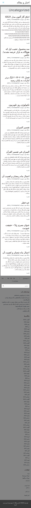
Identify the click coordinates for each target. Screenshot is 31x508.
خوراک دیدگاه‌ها (26, 478)
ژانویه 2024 (26, 387)
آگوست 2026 (26, 319)
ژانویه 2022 (26, 443)
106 (8, 278)
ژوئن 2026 (26, 324)
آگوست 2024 (26, 371)
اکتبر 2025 (27, 338)
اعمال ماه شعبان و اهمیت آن (16, 252)
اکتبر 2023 (27, 394)
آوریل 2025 (26, 352)
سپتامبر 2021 (26, 453)
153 (2, 278)
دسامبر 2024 (26, 361)
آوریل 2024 (26, 380)
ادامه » (27, 43)
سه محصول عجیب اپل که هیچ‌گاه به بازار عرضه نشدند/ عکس (16, 52)
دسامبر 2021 (26, 446)
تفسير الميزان (22, 127)
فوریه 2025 (26, 357)
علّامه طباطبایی (26, 311)
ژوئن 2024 (26, 375)
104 (14, 278)
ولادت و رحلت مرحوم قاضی (23, 308)
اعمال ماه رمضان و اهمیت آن (15, 176)
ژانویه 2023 (26, 415)
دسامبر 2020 (26, 464)
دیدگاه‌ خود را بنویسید (24, 19)
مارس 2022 (26, 439)
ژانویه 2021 (26, 462)
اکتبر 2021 (27, 450)
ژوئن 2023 (26, 404)
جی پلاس (27, 491)
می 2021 (27, 457)
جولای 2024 (26, 373)
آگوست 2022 (26, 427)
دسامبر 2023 (26, 390)
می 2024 (27, 378)
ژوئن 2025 (26, 347)
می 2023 (27, 406)
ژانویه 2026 (26, 331)
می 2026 (27, 326)
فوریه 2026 (26, 329)
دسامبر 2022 (26, 418)
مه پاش (27, 487)
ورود (28, 473)
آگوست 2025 (26, 343)
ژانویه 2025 (26, 359)
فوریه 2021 (26, 460)
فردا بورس (27, 485)
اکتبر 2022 (27, 422)
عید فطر (25, 202)
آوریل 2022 (26, 436)
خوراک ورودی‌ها (25, 475)
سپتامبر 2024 (26, 368)
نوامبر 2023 (26, 392)
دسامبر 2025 (26, 333)
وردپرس (27, 480)
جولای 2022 (26, 429)
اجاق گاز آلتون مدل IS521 (17, 16)
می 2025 (27, 350)
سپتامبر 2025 (26, 340)
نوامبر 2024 (26, 364)
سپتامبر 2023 (26, 397)
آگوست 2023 (26, 399)
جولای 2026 (26, 322)
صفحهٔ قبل (26, 278)
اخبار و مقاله (23, 2)
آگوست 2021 (26, 455)
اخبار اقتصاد (26, 495)
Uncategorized (15, 19)
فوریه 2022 (26, 441)
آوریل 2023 (26, 408)
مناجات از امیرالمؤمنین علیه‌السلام (21, 295)
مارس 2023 (26, 411)
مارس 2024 (26, 382)
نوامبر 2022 (26, 420)
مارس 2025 (26, 354)
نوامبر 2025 (26, 336)
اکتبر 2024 (27, 366)
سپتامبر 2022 (26, 425)
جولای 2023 (26, 401)
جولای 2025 (26, 345)
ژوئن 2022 (26, 432)
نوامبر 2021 (26, 448)
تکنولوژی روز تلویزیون (19, 104)
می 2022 (27, 434)
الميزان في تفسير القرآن (17, 151)
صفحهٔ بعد (15, 281)
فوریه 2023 (26, 413)
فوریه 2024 (26, 385)
